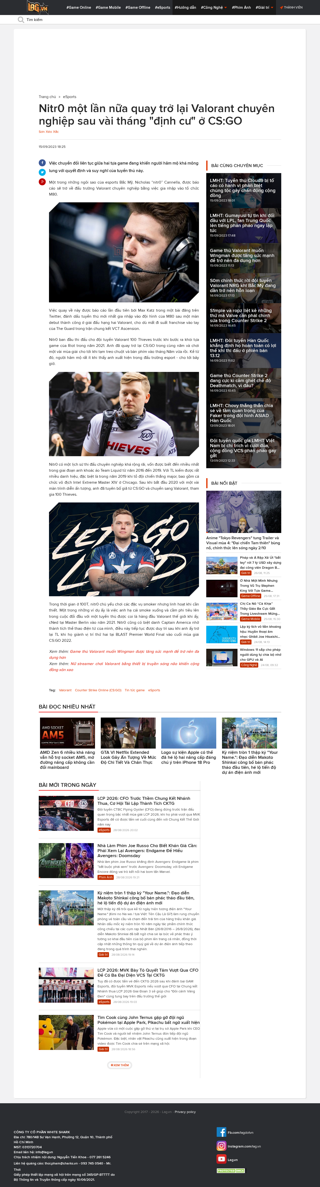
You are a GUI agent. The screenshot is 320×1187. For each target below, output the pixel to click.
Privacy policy (185, 1112)
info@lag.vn (44, 1152)
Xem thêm (121, 1065)
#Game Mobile (108, 8)
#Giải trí (263, 8)
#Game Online (78, 8)
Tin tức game (135, 690)
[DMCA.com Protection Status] (232, 1170)
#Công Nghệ (212, 8)
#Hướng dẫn (185, 8)
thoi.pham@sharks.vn (61, 1163)
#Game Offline (138, 8)
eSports (154, 690)
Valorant (65, 690)
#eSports (162, 8)
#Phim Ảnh (241, 8)
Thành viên (292, 7)
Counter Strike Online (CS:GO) (98, 690)
